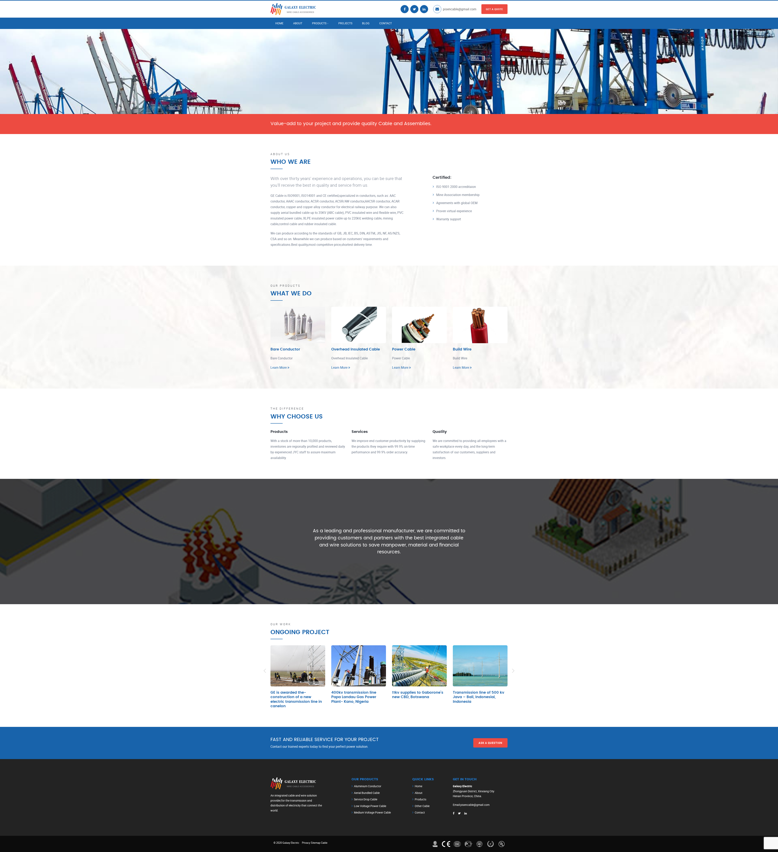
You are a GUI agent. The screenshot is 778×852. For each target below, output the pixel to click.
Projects (345, 23)
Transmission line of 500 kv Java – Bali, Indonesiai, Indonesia (478, 697)
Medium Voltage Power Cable (372, 812)
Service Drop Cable (365, 799)
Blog (366, 23)
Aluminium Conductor (367, 786)
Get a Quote (494, 9)
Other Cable (422, 806)
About (297, 23)
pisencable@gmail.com (459, 9)
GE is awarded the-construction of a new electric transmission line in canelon (296, 699)
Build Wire (462, 349)
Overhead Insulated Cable (355, 349)
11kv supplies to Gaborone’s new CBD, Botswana (417, 695)
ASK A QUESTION (490, 742)
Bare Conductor (285, 349)
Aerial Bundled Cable (367, 793)
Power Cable (403, 349)
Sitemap (315, 843)
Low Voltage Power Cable (370, 806)
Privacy (306, 843)
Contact (385, 23)
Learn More (278, 367)
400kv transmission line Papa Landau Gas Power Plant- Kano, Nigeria (353, 697)
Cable (324, 843)
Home (279, 23)
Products (319, 23)
